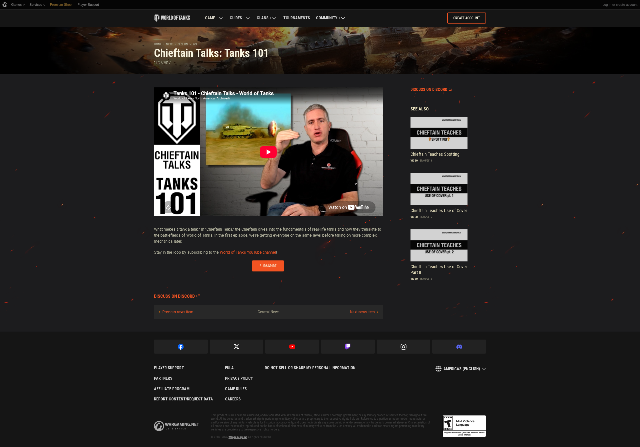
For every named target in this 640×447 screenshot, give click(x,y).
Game (210, 18)
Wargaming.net (237, 437)
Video (414, 160)
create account (627, 5)
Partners (163, 378)
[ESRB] (464, 426)
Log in (606, 5)
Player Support (169, 368)
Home (158, 44)
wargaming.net (176, 426)
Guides (236, 18)
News (169, 44)
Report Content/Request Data (183, 399)
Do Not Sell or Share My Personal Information (310, 368)
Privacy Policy (239, 378)
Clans (262, 18)
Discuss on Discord (428, 89)
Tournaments (296, 18)
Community (326, 18)
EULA (229, 368)
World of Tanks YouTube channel (248, 252)
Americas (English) (462, 368)
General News (187, 44)
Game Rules (236, 389)
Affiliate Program (172, 389)
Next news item (362, 312)
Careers (233, 399)
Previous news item (177, 312)
